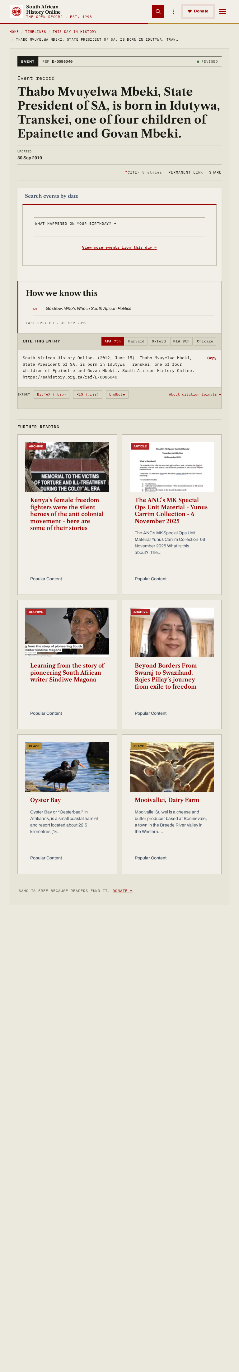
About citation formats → (195, 394)
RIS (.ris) (88, 394)
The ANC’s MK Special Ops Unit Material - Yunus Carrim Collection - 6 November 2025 (171, 511)
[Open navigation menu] (222, 11)
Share (215, 172)
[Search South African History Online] (158, 11)
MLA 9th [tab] (181, 341)
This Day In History (74, 31)
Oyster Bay (45, 800)
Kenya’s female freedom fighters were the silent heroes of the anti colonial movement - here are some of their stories (67, 514)
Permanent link (185, 172)
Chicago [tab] (205, 341)
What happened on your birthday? (75, 223)
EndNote (117, 394)
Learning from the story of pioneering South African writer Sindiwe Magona (67, 672)
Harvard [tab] (136, 341)
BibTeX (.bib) (51, 394)
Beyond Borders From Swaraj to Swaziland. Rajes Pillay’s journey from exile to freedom (166, 676)
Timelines (35, 31)
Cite (143, 172)
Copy (211, 358)
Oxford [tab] (159, 341)
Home (14, 31)
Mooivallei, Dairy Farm (167, 800)
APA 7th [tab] (113, 341)
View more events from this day (119, 247)
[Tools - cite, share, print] (173, 11)
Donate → (123, 890)
